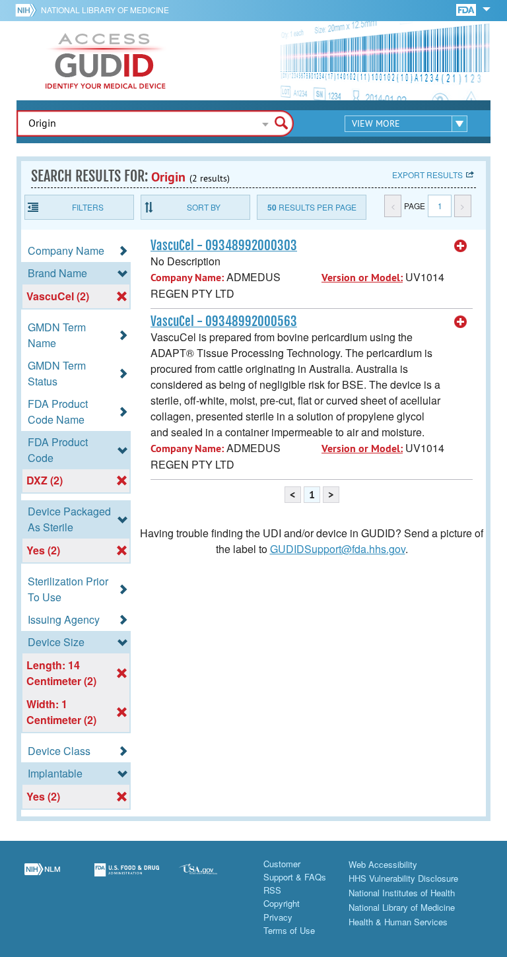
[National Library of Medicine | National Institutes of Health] (42, 877)
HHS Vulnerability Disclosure (403, 878)
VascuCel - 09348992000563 (224, 321)
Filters (88, 207)
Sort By (203, 207)
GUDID (106, 60)
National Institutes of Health (402, 892)
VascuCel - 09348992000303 (224, 245)
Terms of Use (289, 930)
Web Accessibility (383, 864)
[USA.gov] (211, 877)
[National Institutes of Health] (28, 10)
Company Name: (187, 277)
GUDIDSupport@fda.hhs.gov (337, 548)
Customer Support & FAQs (294, 870)
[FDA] (467, 9)
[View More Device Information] (460, 246)
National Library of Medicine (105, 9)
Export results (427, 174)
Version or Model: (362, 277)
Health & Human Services (398, 921)
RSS (272, 890)
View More (376, 123)
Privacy (277, 917)
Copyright (281, 903)
